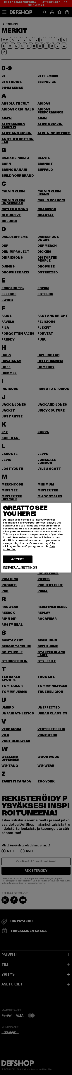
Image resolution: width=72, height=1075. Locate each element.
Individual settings (20, 567)
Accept (17, 559)
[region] (36, 537)
